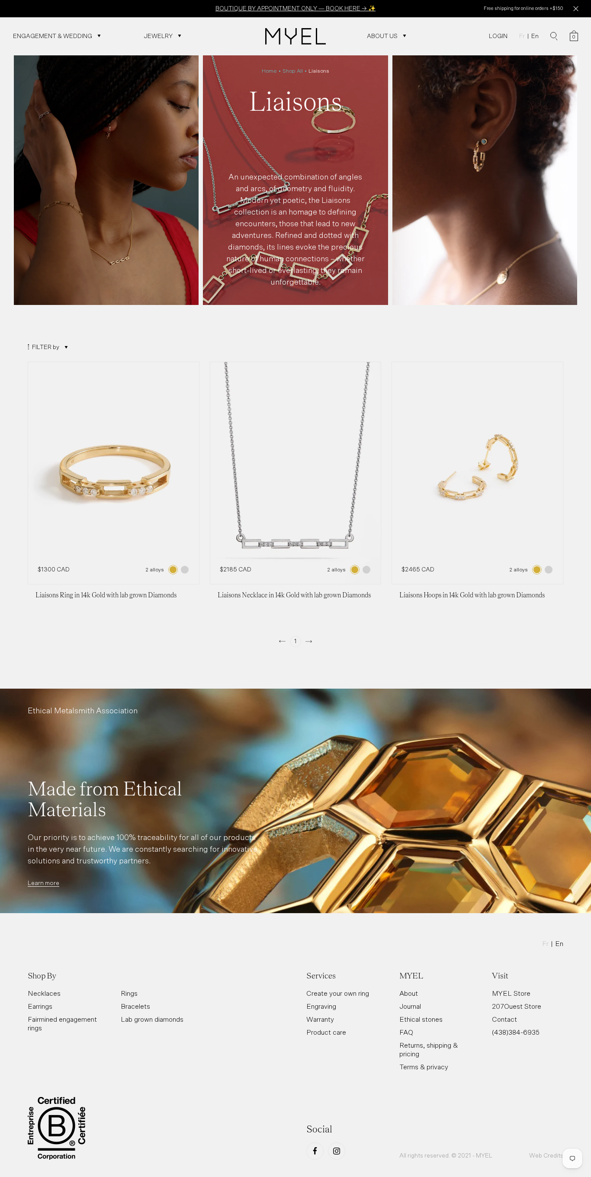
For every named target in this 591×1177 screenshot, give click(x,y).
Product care (326, 1032)
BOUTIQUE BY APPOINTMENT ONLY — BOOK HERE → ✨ (295, 8)
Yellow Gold (173, 569)
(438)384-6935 (516, 1032)
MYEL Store (511, 993)
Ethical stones (421, 1019)
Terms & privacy (423, 1067)
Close (575, 8)
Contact (504, 1019)
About (408, 993)
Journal (410, 1006)
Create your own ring (337, 993)
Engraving (321, 1006)
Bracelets (135, 1006)
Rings (129, 993)
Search (554, 36)
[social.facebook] (315, 1151)
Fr (522, 35)
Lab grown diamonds (152, 1019)
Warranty (320, 1019)
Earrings (40, 1006)
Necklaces (44, 993)
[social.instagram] (336, 1151)
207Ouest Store (516, 1006)
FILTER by (45, 347)
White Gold (185, 569)
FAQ (406, 1032)
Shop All (293, 71)
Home (269, 71)
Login (498, 35)
